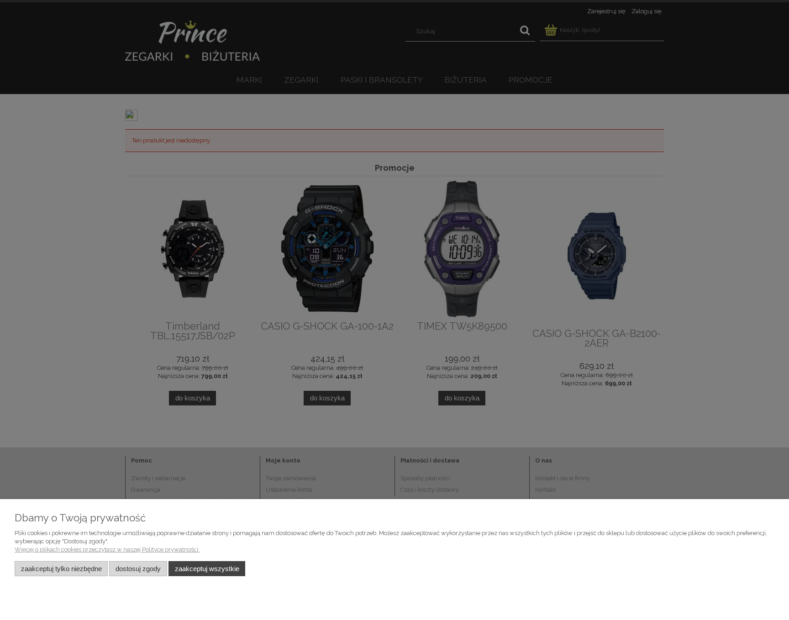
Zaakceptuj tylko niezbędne (61, 569)
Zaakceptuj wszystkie (207, 569)
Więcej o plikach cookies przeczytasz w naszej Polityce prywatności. (107, 549)
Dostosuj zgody (138, 569)
